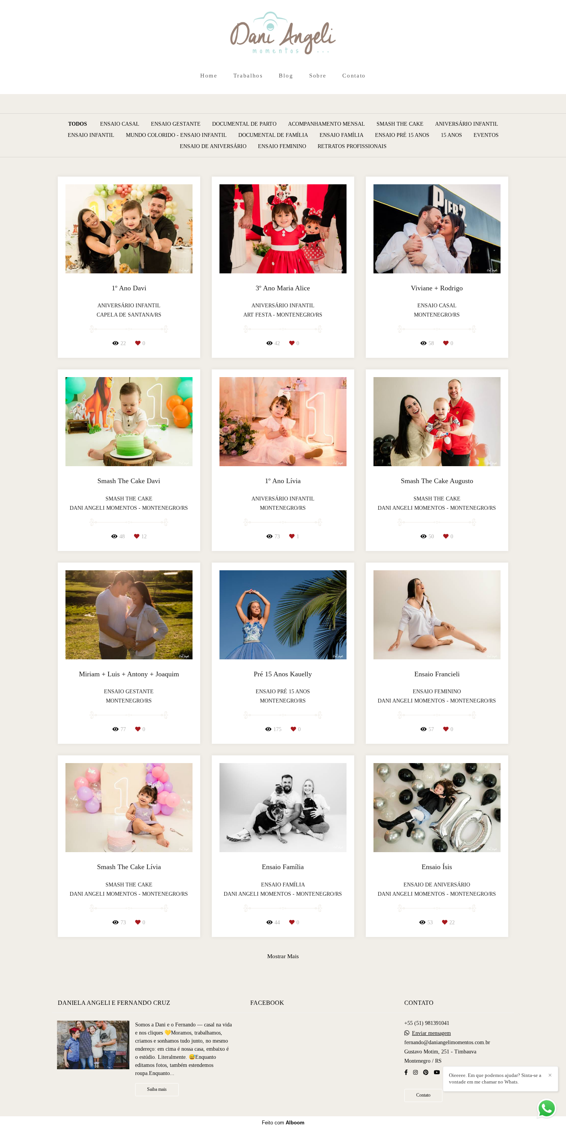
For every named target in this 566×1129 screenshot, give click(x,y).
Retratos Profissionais (352, 146)
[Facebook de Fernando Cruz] (406, 1072)
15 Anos (451, 135)
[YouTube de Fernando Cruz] (437, 1072)
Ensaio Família (341, 135)
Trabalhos (248, 75)
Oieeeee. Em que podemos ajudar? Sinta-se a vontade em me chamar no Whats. (495, 1078)
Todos (77, 124)
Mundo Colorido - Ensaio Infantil (176, 135)
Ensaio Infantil (91, 135)
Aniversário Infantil (466, 124)
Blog (286, 75)
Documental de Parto (244, 124)
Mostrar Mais (283, 956)
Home (209, 75)
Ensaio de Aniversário (213, 146)
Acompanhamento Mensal (326, 124)
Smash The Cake (400, 124)
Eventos (486, 135)
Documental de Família (273, 135)
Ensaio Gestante (176, 124)
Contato (354, 75)
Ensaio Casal (119, 124)
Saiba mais (157, 1089)
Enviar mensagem (431, 1033)
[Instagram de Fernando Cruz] (415, 1072)
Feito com (283, 1123)
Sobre (318, 75)
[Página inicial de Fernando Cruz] (283, 34)
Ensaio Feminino (282, 146)
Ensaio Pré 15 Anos (402, 135)
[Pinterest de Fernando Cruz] (426, 1072)
